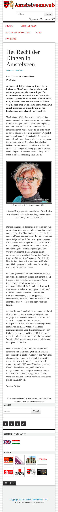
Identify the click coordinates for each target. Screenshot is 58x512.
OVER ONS (11, 39)
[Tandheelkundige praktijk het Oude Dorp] (42, 477)
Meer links (9, 483)
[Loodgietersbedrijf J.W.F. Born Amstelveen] (42, 464)
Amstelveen (38, 499)
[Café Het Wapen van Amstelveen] (19, 477)
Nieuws (9, 70)
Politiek (19, 70)
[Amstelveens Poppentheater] (8, 464)
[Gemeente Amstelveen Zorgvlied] (31, 464)
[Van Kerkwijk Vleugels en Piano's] (19, 464)
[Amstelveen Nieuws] (31, 477)
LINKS (38, 32)
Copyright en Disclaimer (20, 499)
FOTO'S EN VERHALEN (17, 32)
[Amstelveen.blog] (8, 477)
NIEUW (9, 26)
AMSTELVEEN (29, 26)
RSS (46, 499)
